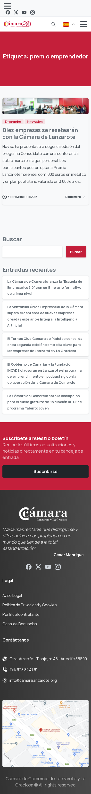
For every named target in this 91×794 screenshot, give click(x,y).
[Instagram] (32, 12)
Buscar (12, 239)
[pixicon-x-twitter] (38, 566)
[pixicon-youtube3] (48, 566)
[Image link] (45, 733)
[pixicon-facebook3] (28, 566)
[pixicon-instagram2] (58, 566)
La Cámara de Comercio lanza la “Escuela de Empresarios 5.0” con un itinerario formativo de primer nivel (44, 287)
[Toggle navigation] (7, 6)
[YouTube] (24, 12)
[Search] (53, 24)
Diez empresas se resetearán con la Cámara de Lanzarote (40, 133)
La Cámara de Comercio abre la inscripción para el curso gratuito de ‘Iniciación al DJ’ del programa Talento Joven (45, 401)
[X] (16, 12)
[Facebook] (8, 12)
